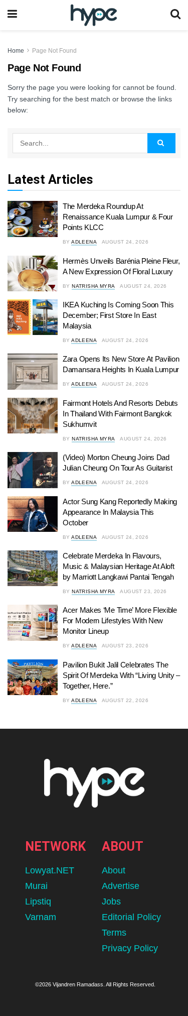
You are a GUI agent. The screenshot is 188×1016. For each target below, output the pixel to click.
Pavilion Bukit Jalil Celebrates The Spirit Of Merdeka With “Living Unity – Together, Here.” (121, 675)
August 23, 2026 (143, 591)
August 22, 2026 (125, 700)
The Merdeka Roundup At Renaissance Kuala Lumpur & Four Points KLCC (118, 217)
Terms (114, 933)
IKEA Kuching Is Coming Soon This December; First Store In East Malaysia (118, 315)
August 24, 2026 (125, 242)
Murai (36, 886)
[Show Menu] (12, 15)
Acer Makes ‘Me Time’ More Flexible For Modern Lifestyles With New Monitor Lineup (120, 620)
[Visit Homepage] (93, 15)
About (113, 870)
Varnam (40, 917)
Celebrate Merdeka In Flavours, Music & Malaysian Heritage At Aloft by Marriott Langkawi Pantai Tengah (118, 566)
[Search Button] (175, 15)
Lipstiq (38, 901)
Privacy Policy (130, 948)
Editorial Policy (131, 917)
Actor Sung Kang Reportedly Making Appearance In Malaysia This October (120, 512)
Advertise (120, 886)
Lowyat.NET (49, 870)
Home (16, 50)
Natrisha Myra (93, 286)
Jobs (111, 901)
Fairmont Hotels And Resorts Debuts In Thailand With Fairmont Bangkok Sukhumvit (120, 413)
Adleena (84, 242)
